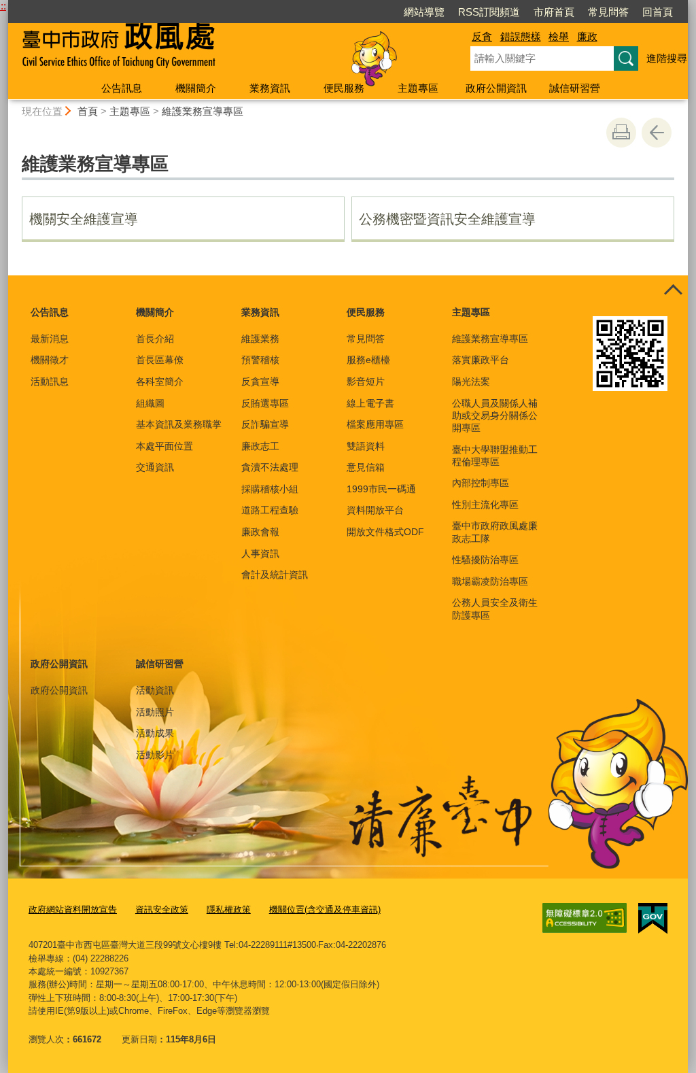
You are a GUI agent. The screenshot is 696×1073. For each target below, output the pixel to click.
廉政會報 (260, 531)
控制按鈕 (673, 290)
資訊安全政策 (161, 909)
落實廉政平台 (480, 359)
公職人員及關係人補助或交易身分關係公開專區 (495, 415)
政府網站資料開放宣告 (73, 909)
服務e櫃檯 (368, 359)
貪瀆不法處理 (269, 467)
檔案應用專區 (375, 424)
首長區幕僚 (160, 359)
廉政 (587, 36)
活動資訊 (155, 690)
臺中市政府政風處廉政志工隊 (495, 531)
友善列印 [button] (621, 133)
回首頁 (657, 12)
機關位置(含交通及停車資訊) (325, 909)
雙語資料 (366, 446)
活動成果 (155, 733)
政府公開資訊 (496, 88)
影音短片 (366, 381)
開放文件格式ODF (385, 531)
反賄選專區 (265, 403)
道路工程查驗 (269, 510)
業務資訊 (269, 88)
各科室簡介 (160, 381)
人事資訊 (260, 553)
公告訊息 (121, 88)
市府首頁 (554, 12)
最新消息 (50, 338)
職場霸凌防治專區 (490, 581)
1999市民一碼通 (381, 488)
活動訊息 (50, 381)
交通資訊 (155, 467)
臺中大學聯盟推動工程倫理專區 (495, 455)
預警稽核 (260, 359)
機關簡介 (195, 88)
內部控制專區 (480, 482)
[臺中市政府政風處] (223, 49)
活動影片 (155, 754)
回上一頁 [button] (657, 133)
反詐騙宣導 (265, 424)
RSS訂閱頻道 (489, 12)
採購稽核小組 (269, 488)
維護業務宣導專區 (202, 111)
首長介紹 (155, 338)
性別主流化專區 (485, 504)
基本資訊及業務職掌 (179, 424)
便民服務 (344, 88)
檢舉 (559, 36)
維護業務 (260, 338)
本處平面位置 (164, 446)
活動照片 (155, 711)
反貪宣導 (260, 381)
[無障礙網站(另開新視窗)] (584, 918)
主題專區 (418, 88)
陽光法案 (471, 381)
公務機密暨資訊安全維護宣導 (447, 218)
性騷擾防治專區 (485, 559)
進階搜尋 (666, 58)
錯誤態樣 (520, 36)
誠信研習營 (574, 88)
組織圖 (150, 403)
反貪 (482, 36)
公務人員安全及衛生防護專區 (495, 608)
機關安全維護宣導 (83, 218)
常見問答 (608, 12)
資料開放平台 (375, 510)
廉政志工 (260, 446)
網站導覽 (424, 12)
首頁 (87, 111)
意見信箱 (366, 467)
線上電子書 (370, 403)
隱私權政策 (229, 909)
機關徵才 (50, 359)
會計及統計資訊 (274, 574)
